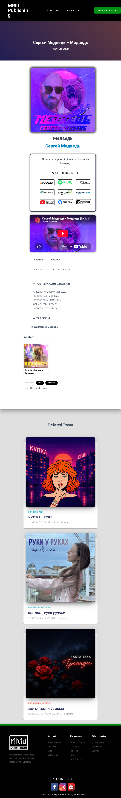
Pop (40, 383)
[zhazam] (65, 203)
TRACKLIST (43, 318)
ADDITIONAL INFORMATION (53, 283)
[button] (107, 10)
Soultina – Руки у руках (46, 613)
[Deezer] (47, 183)
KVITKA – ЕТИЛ (40, 517)
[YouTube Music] (47, 203)
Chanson (51, 383)
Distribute (99, 736)
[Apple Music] (83, 183)
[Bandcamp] (47, 193)
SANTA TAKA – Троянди (46, 708)
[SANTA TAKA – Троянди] (60, 663)
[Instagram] (63, 787)
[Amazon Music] (83, 193)
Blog (49, 10)
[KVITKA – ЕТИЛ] (60, 472)
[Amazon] (65, 193)
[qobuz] (83, 203)
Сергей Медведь (38, 388)
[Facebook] (54, 787)
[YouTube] (71, 787)
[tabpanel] (63, 270)
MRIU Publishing (18, 10)
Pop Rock (33, 512)
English (55, 259)
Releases (71, 10)
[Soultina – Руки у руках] (60, 567)
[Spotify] (65, 183)
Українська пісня (42, 608)
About (59, 10)
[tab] (38, 259)
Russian (38, 259)
